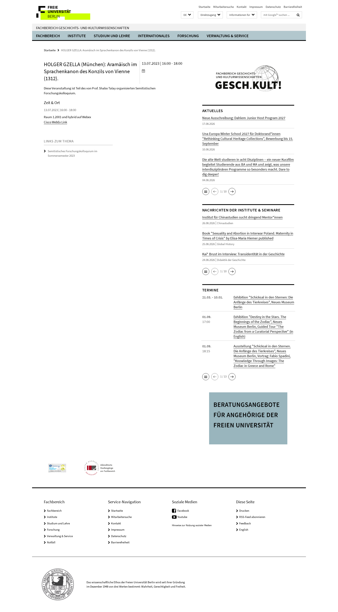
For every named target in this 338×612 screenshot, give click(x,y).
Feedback (245, 523)
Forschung (188, 35)
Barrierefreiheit (293, 7)
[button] (187, 15)
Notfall (51, 542)
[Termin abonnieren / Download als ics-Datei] (164, 71)
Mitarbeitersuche (223, 7)
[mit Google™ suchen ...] (298, 15)
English (243, 529)
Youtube (182, 517)
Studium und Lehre (112, 35)
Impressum (256, 7)
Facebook (183, 510)
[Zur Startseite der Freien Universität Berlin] (65, 12)
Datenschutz (273, 7)
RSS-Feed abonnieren (252, 517)
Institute (77, 35)
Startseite (204, 7)
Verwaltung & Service (228, 35)
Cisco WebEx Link (55, 122)
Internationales (154, 35)
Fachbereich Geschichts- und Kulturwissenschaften (82, 27)
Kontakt (241, 7)
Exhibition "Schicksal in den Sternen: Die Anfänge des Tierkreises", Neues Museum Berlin (264, 302)
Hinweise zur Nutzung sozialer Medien (192, 525)
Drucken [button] (244, 510)
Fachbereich (48, 35)
